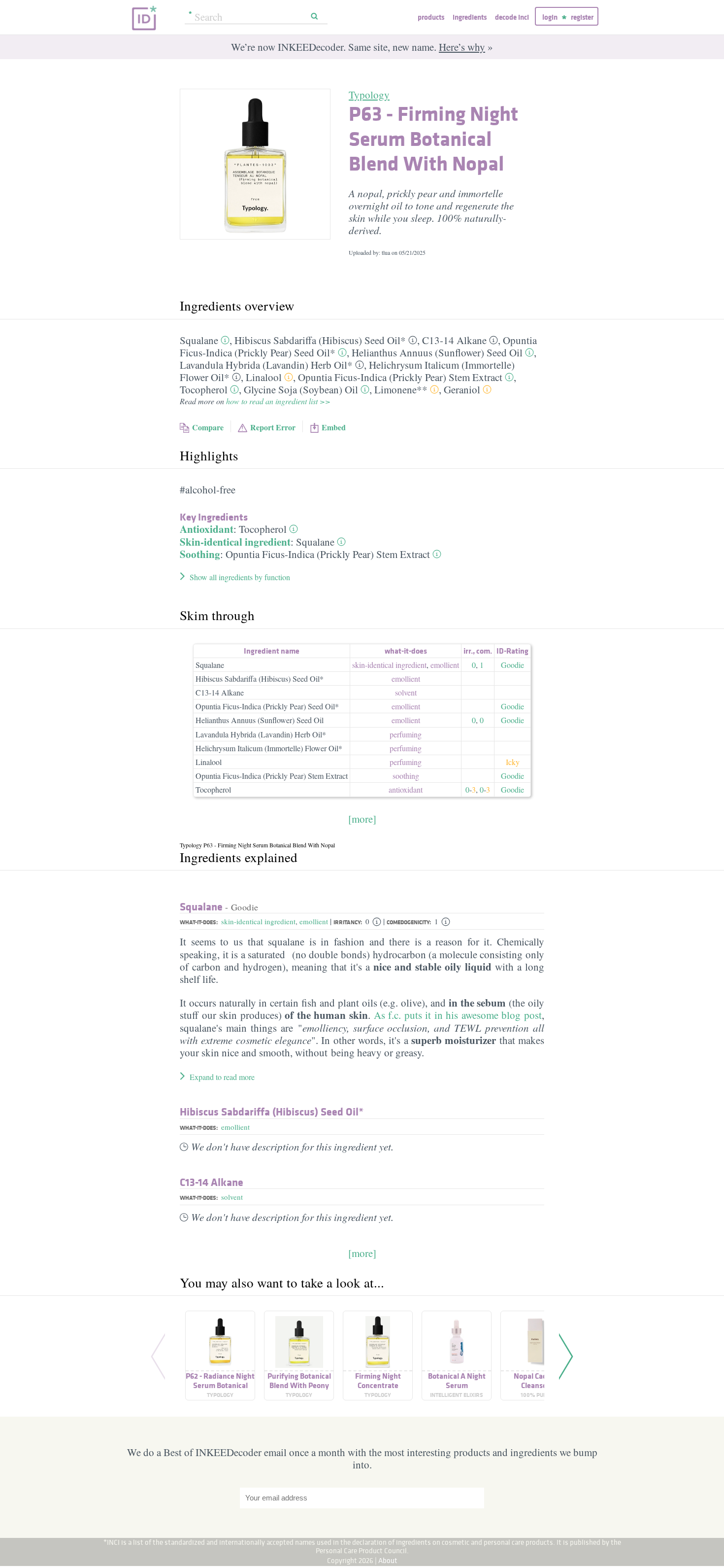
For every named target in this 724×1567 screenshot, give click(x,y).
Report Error (273, 427)
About (387, 1560)
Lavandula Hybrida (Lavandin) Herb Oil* (266, 365)
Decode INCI (512, 17)
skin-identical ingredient (389, 665)
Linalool (264, 377)
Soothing (200, 554)
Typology (369, 95)
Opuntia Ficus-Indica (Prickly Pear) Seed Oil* (267, 706)
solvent (406, 692)
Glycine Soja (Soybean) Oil (301, 389)
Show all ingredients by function (240, 577)
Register (582, 17)
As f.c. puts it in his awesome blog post (458, 1015)
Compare (208, 427)
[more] (362, 819)
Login (550, 17)
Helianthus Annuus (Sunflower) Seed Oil (437, 352)
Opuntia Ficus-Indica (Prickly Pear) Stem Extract (400, 377)
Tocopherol (204, 389)
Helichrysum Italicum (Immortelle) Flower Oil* (269, 748)
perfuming (406, 734)
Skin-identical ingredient (235, 541)
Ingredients (470, 17)
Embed (334, 427)
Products (431, 17)
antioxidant (406, 789)
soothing (406, 775)
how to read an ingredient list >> (278, 401)
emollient (444, 665)
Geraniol (462, 389)
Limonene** (401, 389)
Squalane (199, 340)
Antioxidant (206, 529)
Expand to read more (222, 1077)
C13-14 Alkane (454, 340)
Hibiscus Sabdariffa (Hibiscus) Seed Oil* (320, 340)
